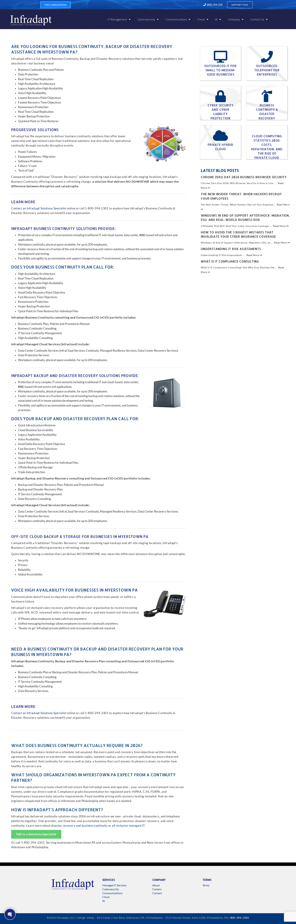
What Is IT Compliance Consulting (230, 261)
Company (234, 19)
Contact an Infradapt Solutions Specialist (38, 208)
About (156, 885)
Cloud (201, 19)
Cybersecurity (146, 19)
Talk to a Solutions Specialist (36, 834)
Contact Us (257, 19)
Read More (279, 225)
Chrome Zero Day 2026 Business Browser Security (244, 177)
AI (216, 19)
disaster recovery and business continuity (79, 825)
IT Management (117, 19)
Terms (205, 885)
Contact (157, 893)
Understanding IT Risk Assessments (231, 249)
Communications (176, 19)
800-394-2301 (239, 917)
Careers (157, 889)
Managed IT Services (114, 885)
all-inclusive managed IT (128, 825)
